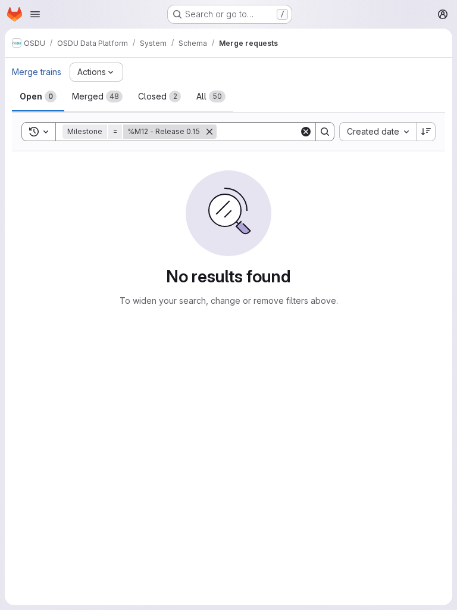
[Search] (324, 131)
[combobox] (377, 131)
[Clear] (306, 132)
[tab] (38, 96)
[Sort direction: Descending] (426, 131)
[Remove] (209, 132)
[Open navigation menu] (35, 14)
